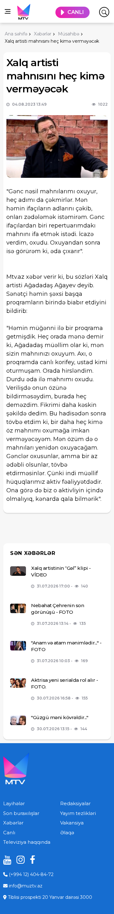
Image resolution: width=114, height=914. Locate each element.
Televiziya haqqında (26, 842)
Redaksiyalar (75, 803)
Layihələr (14, 803)
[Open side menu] (7, 11)
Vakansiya (72, 823)
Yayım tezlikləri (78, 813)
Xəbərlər (13, 823)
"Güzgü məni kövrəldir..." (59, 717)
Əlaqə (67, 833)
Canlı (9, 833)
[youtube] (5, 859)
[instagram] (18, 859)
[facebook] (32, 859)
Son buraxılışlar (21, 813)
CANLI (75, 12)
